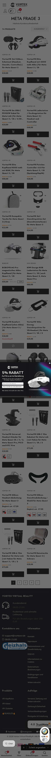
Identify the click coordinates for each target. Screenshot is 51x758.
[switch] (44, 739)
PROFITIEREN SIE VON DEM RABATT (13, 386)
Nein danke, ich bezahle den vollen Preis (12, 390)
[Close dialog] (49, 363)
